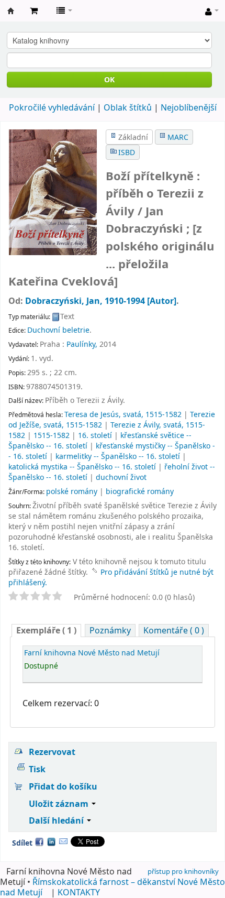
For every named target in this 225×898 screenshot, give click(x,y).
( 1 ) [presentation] (46, 630)
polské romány (71, 491)
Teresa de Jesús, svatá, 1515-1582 (123, 414)
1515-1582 (51, 435)
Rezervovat (52, 752)
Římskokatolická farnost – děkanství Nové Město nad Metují (112, 887)
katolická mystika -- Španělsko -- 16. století (82, 467)
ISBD (126, 152)
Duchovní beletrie (58, 330)
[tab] (46, 630)
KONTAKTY (79, 892)
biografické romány (140, 491)
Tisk (37, 769)
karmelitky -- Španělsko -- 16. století (117, 456)
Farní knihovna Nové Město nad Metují (11, 11)
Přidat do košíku (63, 786)
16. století (95, 435)
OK (109, 79)
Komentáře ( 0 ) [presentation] (173, 630)
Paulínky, (81, 344)
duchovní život (121, 477)
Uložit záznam (60, 803)
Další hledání (57, 820)
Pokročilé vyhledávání (52, 107)
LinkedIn (51, 841)
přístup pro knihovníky (183, 871)
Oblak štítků (128, 107)
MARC (177, 137)
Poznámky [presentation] (110, 630)
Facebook (39, 841)
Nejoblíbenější (189, 107)
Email (63, 841)
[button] (34, 10)
